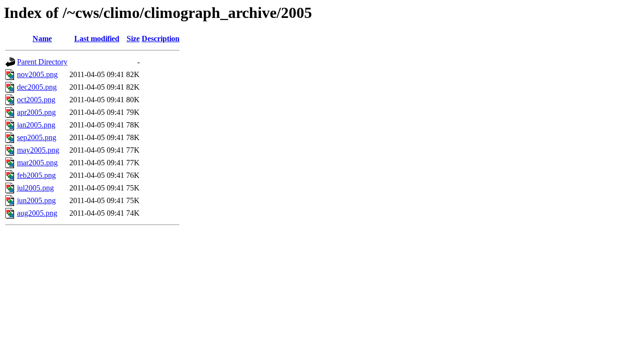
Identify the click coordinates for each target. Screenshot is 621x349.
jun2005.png (36, 200)
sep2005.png (36, 137)
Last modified (96, 38)
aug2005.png (37, 213)
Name (42, 38)
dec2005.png (37, 87)
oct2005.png (36, 99)
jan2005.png (36, 125)
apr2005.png (36, 112)
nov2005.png (37, 74)
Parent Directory (42, 62)
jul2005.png (35, 188)
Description (161, 38)
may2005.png (38, 150)
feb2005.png (36, 175)
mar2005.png (37, 163)
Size (133, 38)
